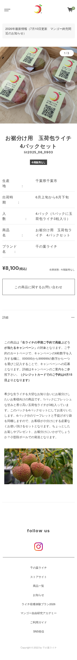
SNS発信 (38, 631)
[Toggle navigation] (6, 9)
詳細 (5, 317)
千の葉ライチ (38, 568)
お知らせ (38, 595)
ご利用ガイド (38, 622)
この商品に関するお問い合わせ (38, 286)
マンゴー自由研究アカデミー (39, 613)
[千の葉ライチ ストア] (38, 9)
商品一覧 (38, 586)
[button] (6, 85)
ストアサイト (38, 577)
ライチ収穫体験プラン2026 (38, 604)
